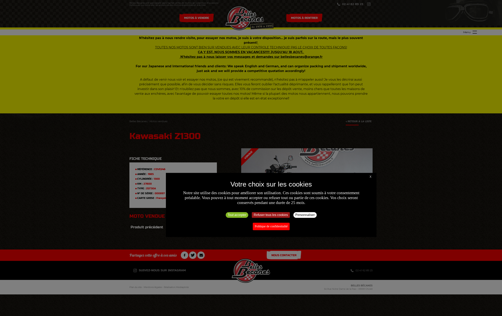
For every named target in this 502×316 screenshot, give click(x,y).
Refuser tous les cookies (271, 215)
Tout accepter (237, 215)
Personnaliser (305, 215)
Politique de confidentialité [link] (271, 226)
